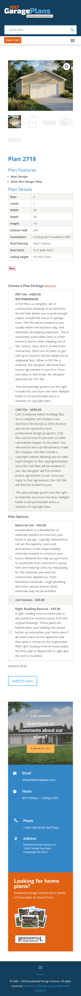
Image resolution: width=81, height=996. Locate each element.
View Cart (13, 40)
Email (26, 773)
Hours (27, 791)
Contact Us (41, 749)
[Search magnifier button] (72, 30)
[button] (66, 66)
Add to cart (22, 681)
